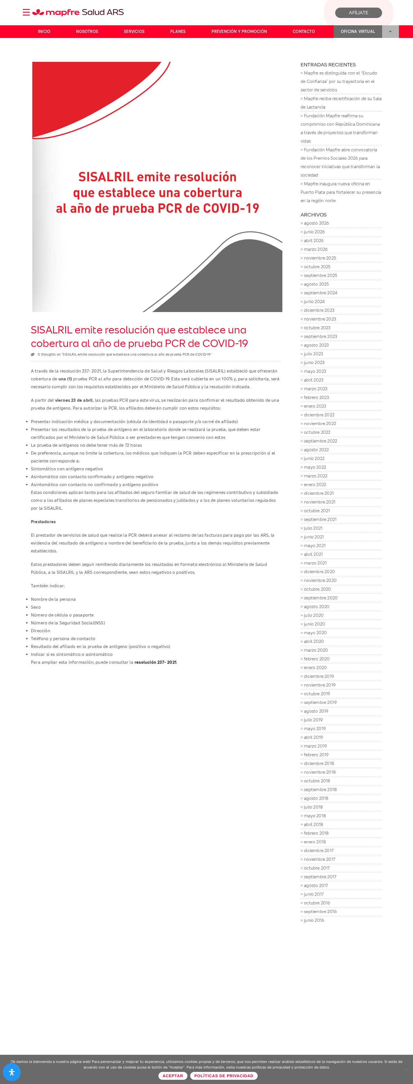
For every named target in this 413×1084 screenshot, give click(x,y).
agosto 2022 (316, 449)
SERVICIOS (134, 31)
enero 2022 (315, 484)
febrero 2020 (317, 658)
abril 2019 (313, 737)
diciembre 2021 (319, 493)
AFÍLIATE (358, 13)
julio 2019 (313, 719)
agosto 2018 (316, 798)
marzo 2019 (315, 746)
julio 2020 (314, 615)
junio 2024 (314, 301)
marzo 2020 (316, 650)
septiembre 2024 (320, 292)
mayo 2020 (315, 632)
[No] (406, 1069)
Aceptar (173, 1076)
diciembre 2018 (319, 763)
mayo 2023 (315, 371)
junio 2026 (314, 231)
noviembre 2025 (320, 258)
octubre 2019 (317, 693)
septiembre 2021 (320, 519)
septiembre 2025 (320, 275)
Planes (177, 31)
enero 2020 (315, 667)
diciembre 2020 (319, 571)
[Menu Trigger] (26, 12)
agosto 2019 (316, 711)
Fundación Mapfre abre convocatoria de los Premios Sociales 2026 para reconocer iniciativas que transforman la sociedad (340, 162)
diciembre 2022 (319, 414)
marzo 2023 (315, 388)
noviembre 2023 (320, 319)
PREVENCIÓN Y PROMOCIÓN (239, 31)
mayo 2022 (315, 467)
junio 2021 (314, 536)
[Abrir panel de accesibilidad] (12, 1072)
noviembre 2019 (319, 685)
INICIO (44, 31)
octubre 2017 (317, 868)
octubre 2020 (317, 589)
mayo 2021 (315, 545)
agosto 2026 (316, 223)
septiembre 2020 (321, 597)
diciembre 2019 (319, 676)
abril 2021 (313, 554)
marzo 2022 (315, 475)
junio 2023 (314, 362)
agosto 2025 (316, 284)
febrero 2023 (316, 397)
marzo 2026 (315, 249)
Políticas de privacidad (223, 1076)
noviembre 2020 (320, 580)
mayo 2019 (315, 728)
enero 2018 (315, 841)
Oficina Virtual (358, 31)
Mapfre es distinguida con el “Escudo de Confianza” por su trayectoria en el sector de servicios (339, 81)
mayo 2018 (315, 815)
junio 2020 (314, 624)
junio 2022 (314, 458)
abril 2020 (314, 641)
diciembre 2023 (319, 310)
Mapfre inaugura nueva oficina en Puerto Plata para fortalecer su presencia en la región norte (341, 192)
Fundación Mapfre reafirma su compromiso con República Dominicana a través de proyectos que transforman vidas (340, 128)
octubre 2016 (317, 902)
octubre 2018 (317, 780)
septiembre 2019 (320, 702)
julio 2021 (313, 528)
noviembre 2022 (320, 423)
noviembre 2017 (319, 859)
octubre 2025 (317, 266)
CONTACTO (304, 31)
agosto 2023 (316, 345)
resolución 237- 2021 (155, 662)
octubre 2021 (317, 510)
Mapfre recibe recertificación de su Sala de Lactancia (341, 103)
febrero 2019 (316, 754)
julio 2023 (313, 353)
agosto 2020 (316, 606)
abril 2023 (313, 380)
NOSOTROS (87, 31)
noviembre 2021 (319, 502)
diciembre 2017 (318, 850)
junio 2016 (314, 920)
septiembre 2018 (320, 789)
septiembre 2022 (320, 441)
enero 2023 (315, 406)
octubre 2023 (317, 327)
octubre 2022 (317, 432)
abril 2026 (313, 240)
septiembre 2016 (320, 911)
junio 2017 (314, 894)
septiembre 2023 (320, 336)
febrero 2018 (316, 833)
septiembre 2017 (320, 876)
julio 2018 (313, 807)
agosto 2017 (316, 885)
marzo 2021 (315, 563)
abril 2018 (313, 824)
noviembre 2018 (320, 772)
